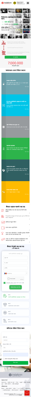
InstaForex (11, 393)
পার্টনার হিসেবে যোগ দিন (15, 287)
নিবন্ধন (2, 388)
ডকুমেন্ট (21, 382)
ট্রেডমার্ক (20, 395)
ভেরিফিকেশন (27, 388)
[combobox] (15, 273)
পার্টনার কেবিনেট (8, 388)
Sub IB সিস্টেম (20, 388)
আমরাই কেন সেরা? (11, 382)
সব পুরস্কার (15, 57)
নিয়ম (17, 382)
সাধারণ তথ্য (3, 382)
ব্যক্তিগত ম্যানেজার (23, 390)
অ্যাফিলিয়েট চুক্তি (6, 390)
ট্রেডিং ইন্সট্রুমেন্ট (15, 384)
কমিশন (14, 388)
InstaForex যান (8, 6)
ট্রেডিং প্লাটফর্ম (8, 384)
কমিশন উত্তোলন (15, 390)
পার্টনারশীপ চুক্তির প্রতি (11, 283)
